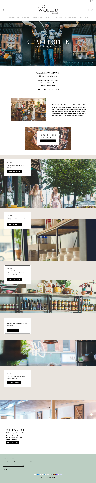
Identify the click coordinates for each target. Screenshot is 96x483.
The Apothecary (26, 18)
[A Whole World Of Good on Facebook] (6, 469)
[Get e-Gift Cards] (48, 138)
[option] (48, 43)
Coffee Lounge (14, 382)
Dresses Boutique (13, 18)
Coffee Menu (72, 18)
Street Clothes (38, 18)
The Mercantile (49, 18)
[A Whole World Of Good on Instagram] (3, 469)
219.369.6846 (53, 89)
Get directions (12, 442)
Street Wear (13, 330)
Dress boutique (14, 171)
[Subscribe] (23, 465)
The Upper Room (61, 18)
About (86, 18)
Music (80, 18)
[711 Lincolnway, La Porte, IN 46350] (48, 436)
